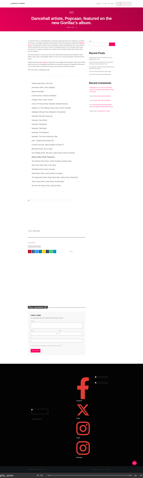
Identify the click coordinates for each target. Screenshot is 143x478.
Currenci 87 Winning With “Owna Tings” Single (100, 71)
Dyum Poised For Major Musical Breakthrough (100, 74)
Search (90, 41)
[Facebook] (114, 469)
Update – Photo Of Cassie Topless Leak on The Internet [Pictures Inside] (102, 141)
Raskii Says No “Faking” (104, 111)
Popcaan (37, 246)
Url (31, 337)
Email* (60, 330)
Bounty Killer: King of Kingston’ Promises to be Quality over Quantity (103, 149)
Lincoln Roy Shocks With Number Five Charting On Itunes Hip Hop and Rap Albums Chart (101, 89)
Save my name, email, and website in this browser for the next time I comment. (47, 345)
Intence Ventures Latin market (105, 165)
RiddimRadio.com (94, 87)
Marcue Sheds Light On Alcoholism (102, 96)
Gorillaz (31, 246)
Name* (32, 330)
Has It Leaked (43, 62)
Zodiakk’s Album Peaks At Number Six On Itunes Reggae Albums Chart (41, 288)
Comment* (33, 321)
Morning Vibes (96, 128)
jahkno (34, 242)
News (71, 12)
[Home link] (17, 3)
